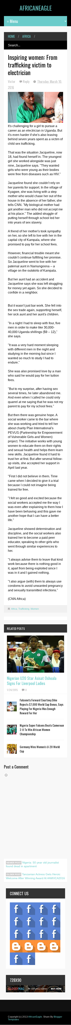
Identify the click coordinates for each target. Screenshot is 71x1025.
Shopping (28, 933)
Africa (26, 36)
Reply (26, 81)
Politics (16, 933)
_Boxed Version (54, 946)
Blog (16, 908)
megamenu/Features (54, 921)
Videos (28, 908)
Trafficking (23, 609)
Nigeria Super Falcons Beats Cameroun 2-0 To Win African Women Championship (42, 729)
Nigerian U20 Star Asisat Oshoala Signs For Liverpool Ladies (31, 680)
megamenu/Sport (41, 933)
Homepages (54, 933)
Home (11, 36)
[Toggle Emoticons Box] (6, 775)
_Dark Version (28, 946)
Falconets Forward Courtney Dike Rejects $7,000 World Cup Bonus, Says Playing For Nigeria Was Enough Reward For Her (41, 706)
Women (35, 609)
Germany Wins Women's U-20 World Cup (40, 749)
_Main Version (16, 946)
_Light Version (41, 946)
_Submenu (41, 908)
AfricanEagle (36, 8)
